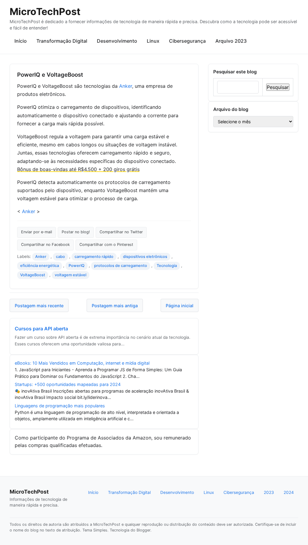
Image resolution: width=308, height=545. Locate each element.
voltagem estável (70, 275)
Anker (125, 86)
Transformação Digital (61, 41)
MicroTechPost (45, 11)
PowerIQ (77, 265)
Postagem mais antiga (115, 305)
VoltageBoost (32, 275)
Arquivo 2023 (231, 41)
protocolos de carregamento (120, 265)
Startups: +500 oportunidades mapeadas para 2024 (68, 384)
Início (20, 41)
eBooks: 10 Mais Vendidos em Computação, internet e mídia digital (82, 363)
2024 (289, 492)
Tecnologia (167, 265)
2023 (269, 492)
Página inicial (179, 305)
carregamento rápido (94, 256)
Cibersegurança (187, 41)
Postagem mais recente (39, 305)
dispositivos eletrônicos (145, 256)
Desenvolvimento (117, 41)
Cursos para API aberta (41, 329)
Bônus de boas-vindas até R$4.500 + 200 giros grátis (78, 169)
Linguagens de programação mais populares (60, 405)
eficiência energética (39, 265)
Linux (153, 41)
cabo (60, 256)
